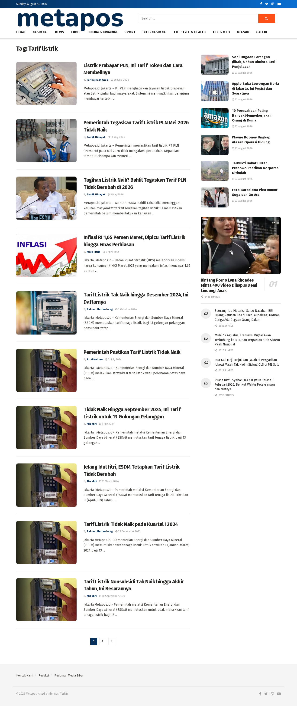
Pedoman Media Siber (69, 675)
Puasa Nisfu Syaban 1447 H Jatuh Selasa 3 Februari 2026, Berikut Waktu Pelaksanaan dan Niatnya (245, 384)
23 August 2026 (243, 72)
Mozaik (243, 32)
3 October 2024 (127, 309)
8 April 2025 (112, 251)
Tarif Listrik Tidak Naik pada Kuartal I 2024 (131, 524)
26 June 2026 (121, 79)
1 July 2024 (107, 423)
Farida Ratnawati (97, 79)
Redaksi (44, 675)
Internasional (154, 32)
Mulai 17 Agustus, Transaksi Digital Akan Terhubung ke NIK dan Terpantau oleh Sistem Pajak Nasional (247, 339)
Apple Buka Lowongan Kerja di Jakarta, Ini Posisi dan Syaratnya (255, 88)
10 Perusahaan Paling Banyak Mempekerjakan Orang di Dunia (251, 115)
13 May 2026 (117, 137)
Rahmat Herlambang (100, 309)
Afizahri (92, 423)
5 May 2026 (116, 194)
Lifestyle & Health (190, 32)
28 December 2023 (129, 531)
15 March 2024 (110, 481)
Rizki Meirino (95, 359)
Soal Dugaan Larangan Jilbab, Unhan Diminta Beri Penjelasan (253, 62)
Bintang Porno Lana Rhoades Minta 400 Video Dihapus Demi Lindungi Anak (229, 285)
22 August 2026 (243, 148)
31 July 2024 (114, 359)
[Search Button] (266, 18)
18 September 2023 (113, 596)
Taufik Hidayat (96, 137)
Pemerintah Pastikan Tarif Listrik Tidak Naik (132, 352)
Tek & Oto (221, 32)
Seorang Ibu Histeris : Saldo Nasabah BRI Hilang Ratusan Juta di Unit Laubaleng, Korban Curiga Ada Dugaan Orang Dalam (247, 315)
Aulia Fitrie (93, 251)
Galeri (261, 32)
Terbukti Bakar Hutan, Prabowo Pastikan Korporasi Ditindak (255, 168)
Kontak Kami (24, 675)
